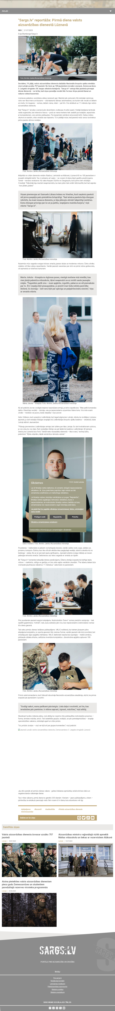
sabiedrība (50, 809)
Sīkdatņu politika (57, 989)
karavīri (38, 809)
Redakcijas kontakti (57, 981)
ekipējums (26, 809)
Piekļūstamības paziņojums (57, 986)
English (76, 482)
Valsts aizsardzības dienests (70, 809)
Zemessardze (27, 812)
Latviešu (81, 482)
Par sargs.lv (57, 978)
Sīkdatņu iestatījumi (58, 992)
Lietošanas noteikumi (57, 984)
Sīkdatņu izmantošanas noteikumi (44, 522)
